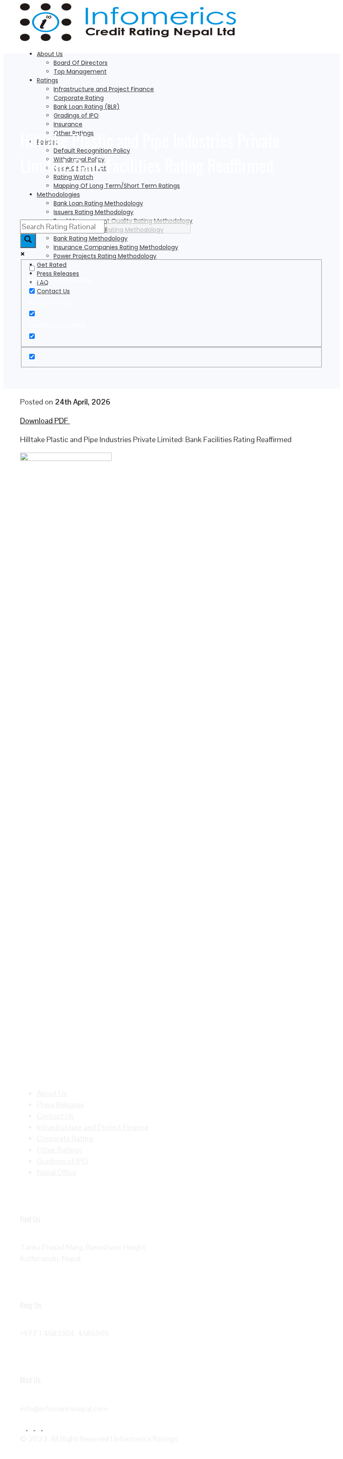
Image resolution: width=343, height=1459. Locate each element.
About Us (50, 54)
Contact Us (53, 291)
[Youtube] (46, 1427)
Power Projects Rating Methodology (105, 256)
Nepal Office (56, 1172)
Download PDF (45, 420)
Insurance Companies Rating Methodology (116, 247)
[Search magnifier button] (28, 240)
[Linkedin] (39, 1427)
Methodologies (58, 194)
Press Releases (58, 273)
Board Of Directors (81, 63)
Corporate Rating (79, 98)
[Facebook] (24, 1427)
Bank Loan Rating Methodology (98, 203)
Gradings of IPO (76, 115)
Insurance (68, 124)
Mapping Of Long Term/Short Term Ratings (117, 186)
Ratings (47, 80)
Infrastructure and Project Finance (104, 89)
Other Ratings (59, 1149)
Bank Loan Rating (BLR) (87, 106)
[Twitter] (31, 1427)
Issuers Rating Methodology (93, 212)
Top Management (80, 71)
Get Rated (52, 265)
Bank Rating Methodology (91, 238)
